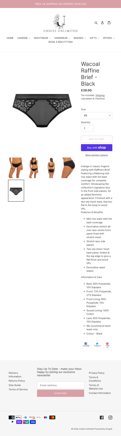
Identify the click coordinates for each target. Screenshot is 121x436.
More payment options (96, 155)
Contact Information (100, 393)
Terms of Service (18, 389)
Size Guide (15, 385)
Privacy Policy (96, 372)
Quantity (85, 122)
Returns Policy (17, 380)
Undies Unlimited (86, 429)
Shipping (100, 95)
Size (83, 109)
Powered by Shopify (103, 429)
